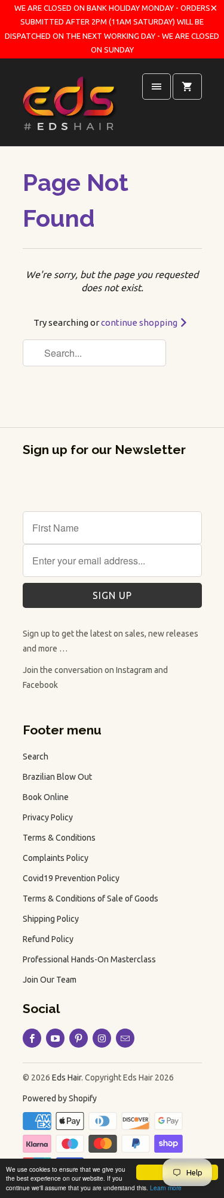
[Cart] (187, 86)
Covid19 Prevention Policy (71, 878)
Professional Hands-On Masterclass (89, 959)
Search (35, 756)
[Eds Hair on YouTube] (55, 1038)
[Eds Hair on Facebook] (32, 1038)
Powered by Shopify (60, 1098)
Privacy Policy (48, 817)
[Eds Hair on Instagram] (102, 1038)
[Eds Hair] (70, 106)
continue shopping (140, 322)
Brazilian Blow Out (57, 777)
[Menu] (156, 86)
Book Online (46, 797)
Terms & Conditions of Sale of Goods (90, 898)
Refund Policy (48, 939)
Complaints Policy (55, 858)
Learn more (166, 1187)
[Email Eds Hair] (125, 1038)
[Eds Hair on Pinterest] (78, 1038)
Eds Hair (66, 1077)
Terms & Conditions (59, 837)
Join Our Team (49, 979)
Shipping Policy (51, 919)
